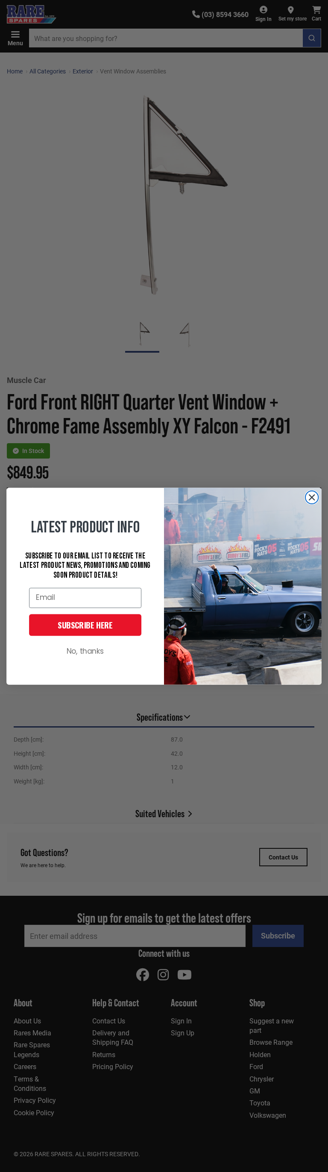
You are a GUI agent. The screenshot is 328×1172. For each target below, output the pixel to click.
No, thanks (85, 651)
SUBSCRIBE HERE (85, 625)
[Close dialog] (311, 497)
